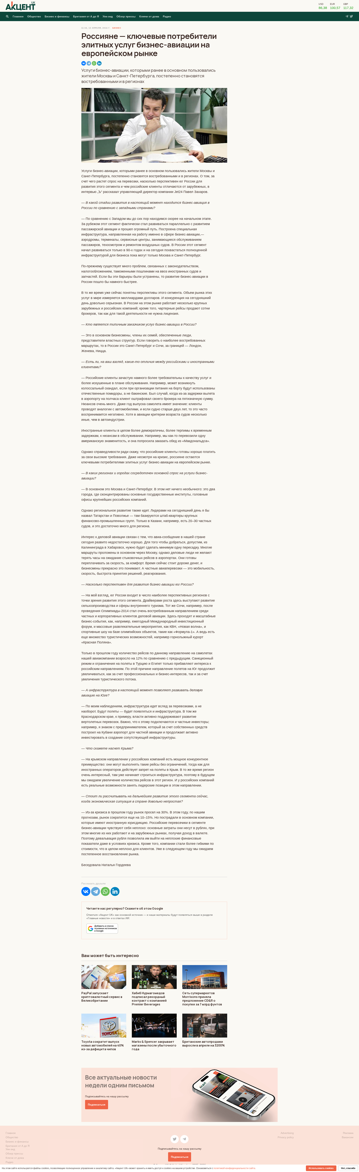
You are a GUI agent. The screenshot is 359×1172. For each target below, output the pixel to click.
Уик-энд (108, 16)
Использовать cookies (321, 1168)
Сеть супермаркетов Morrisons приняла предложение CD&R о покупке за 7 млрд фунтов (202, 998)
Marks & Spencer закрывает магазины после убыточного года (154, 1045)
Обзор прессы (126, 16)
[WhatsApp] (94, 63)
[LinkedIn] (99, 63)
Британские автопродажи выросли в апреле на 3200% (203, 1043)
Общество (34, 16)
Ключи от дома (149, 16)
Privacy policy (286, 1137)
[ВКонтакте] (83, 63)
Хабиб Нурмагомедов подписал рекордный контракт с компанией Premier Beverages (149, 998)
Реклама (348, 1132)
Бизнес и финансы (57, 16)
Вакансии (347, 1137)
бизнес (116, 28)
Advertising (287, 1132)
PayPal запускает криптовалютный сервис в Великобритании (101, 997)
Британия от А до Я (86, 16)
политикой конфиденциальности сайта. (235, 1168)
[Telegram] (89, 63)
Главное (18, 16)
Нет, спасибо (348, 1168)
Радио (167, 16)
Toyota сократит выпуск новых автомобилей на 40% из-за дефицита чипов (102, 1045)
